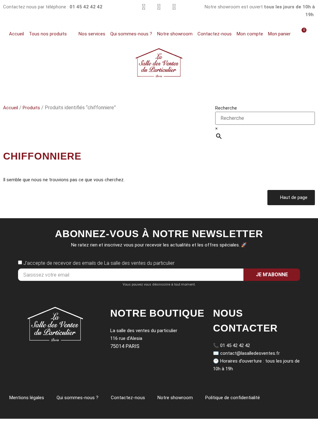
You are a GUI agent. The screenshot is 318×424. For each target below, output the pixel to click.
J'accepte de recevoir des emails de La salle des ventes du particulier (99, 263)
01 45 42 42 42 (235, 345)
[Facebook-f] (174, 7)
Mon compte (250, 34)
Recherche (226, 108)
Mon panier (279, 34)
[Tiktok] (159, 7)
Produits (31, 108)
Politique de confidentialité (232, 397)
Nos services (92, 34)
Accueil (16, 34)
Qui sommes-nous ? (131, 34)
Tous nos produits (48, 34)
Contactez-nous (215, 34)
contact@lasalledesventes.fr (250, 353)
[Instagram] (144, 7)
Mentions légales (26, 397)
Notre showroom (175, 34)
